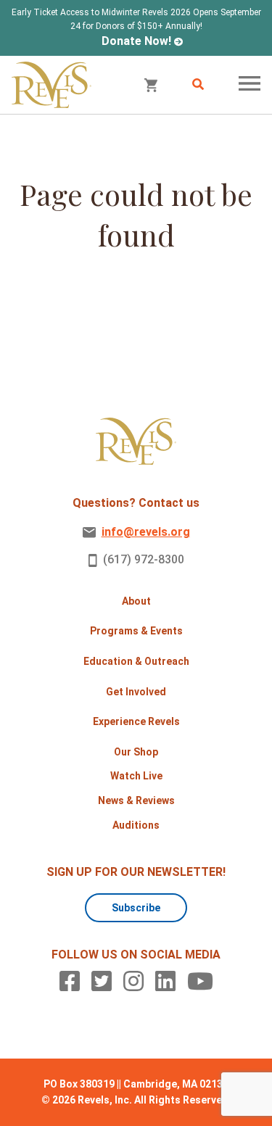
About (136, 601)
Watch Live (136, 776)
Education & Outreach (136, 661)
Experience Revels (136, 721)
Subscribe (136, 908)
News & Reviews (136, 800)
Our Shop (136, 752)
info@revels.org (146, 532)
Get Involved (136, 691)
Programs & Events (136, 631)
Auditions (136, 825)
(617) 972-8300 (143, 559)
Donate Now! (136, 41)
